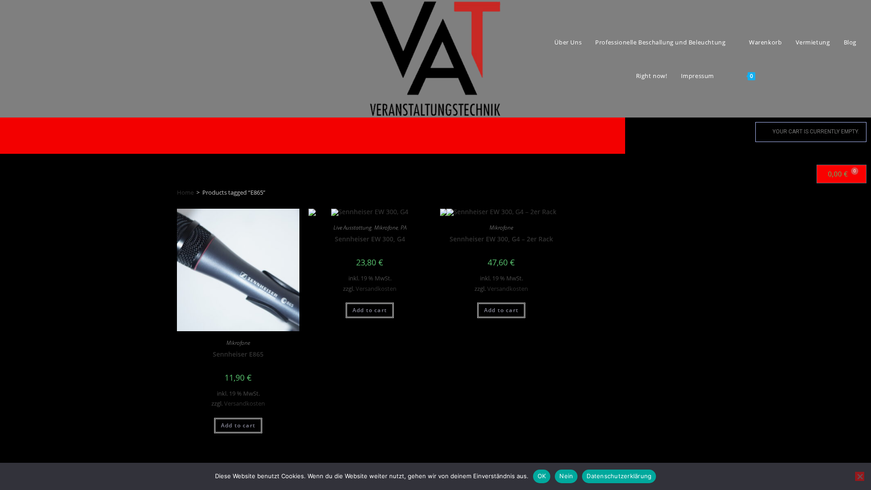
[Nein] (859, 476)
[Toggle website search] (773, 76)
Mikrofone (238, 343)
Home (185, 192)
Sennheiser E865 (238, 354)
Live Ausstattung (352, 227)
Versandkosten (244, 403)
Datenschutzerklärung (619, 476)
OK (542, 476)
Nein (566, 476)
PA (403, 227)
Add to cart (238, 425)
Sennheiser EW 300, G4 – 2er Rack (501, 239)
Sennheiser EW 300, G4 (370, 239)
